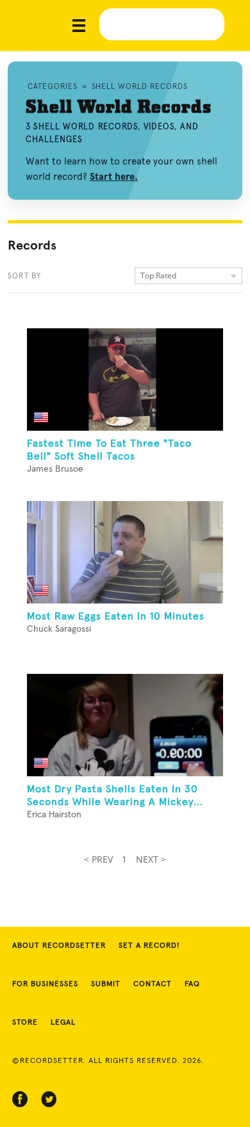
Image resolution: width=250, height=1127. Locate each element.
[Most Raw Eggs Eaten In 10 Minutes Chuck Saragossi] (125, 552)
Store (25, 1023)
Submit (106, 984)
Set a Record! (149, 946)
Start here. (114, 176)
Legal (63, 1023)
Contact (152, 984)
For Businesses (45, 984)
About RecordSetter (59, 946)
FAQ (192, 984)
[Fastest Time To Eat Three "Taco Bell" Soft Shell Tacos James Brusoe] (125, 379)
